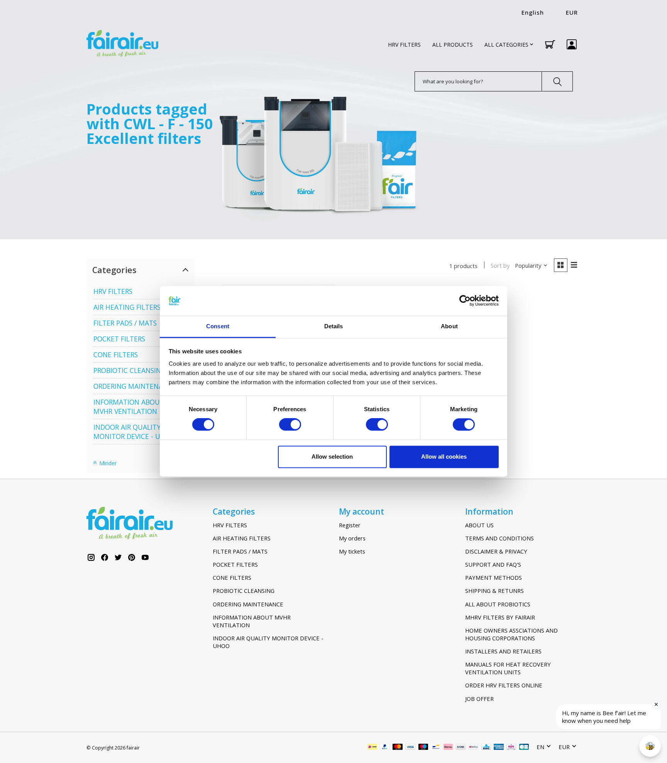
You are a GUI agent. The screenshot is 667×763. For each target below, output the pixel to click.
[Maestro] (423, 747)
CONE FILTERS (115, 354)
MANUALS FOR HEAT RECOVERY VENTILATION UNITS (508, 668)
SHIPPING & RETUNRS (494, 590)
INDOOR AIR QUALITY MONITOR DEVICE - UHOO (134, 431)
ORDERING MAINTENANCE (134, 386)
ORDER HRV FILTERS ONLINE (503, 685)
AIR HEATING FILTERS (127, 307)
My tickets (352, 551)
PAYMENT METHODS (493, 577)
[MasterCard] (398, 747)
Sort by (500, 265)
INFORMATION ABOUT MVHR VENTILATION (128, 406)
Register (350, 525)
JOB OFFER (479, 698)
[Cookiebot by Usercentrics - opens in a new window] (465, 301)
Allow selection (332, 456)
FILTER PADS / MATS (125, 322)
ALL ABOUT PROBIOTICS (497, 604)
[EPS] (511, 747)
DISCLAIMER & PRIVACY (496, 551)
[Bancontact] (436, 747)
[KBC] (486, 747)
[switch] (290, 425)
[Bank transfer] (461, 747)
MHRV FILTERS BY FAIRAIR (500, 617)
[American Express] (499, 747)
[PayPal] (385, 747)
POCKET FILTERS (119, 338)
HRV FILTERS (404, 44)
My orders (352, 538)
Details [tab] (333, 326)
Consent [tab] (217, 326)
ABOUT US (479, 525)
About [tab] (449, 326)
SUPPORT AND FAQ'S (493, 564)
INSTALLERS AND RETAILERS (503, 651)
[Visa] (410, 747)
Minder (107, 463)
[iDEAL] (372, 747)
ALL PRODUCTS (452, 44)
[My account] (572, 44)
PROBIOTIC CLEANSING (129, 370)
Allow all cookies (444, 456)
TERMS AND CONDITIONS (499, 538)
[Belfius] (473, 747)
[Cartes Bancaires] (524, 747)
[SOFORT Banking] (448, 747)
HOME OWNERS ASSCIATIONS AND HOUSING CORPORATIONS (511, 634)
